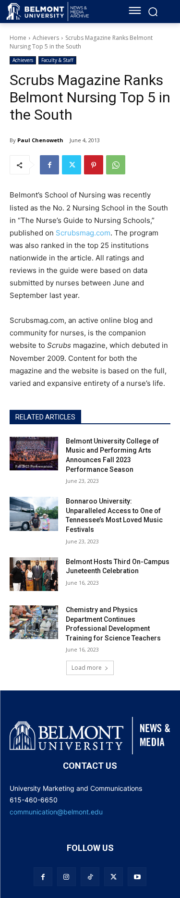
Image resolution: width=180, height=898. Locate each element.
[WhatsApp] (115, 164)
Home (18, 38)
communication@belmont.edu (56, 812)
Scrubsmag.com (83, 232)
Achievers (46, 38)
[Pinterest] (93, 164)
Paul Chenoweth (40, 140)
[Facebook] (49, 164)
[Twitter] (71, 164)
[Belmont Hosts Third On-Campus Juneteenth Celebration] (34, 574)
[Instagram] (66, 876)
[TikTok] (90, 876)
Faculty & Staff (57, 60)
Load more (87, 668)
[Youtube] (137, 876)
